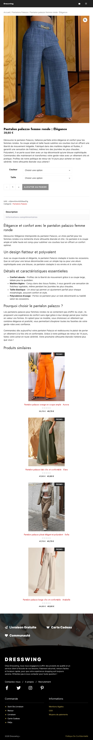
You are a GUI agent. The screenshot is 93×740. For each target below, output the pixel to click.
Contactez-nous (12, 682)
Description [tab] (12, 212)
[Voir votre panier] (79, 3)
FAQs (10, 722)
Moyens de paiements (58, 714)
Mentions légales (56, 706)
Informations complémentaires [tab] (21, 217)
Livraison (12, 714)
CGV (51, 710)
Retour (11, 710)
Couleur (13, 169)
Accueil (7, 12)
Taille (13, 177)
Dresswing (8, 3)
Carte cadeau (14, 718)
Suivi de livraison (15, 706)
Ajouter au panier (35, 187)
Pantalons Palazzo (20, 12)
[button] (85, 20)
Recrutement (44, 682)
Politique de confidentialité (77, 736)
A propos (29, 682)
